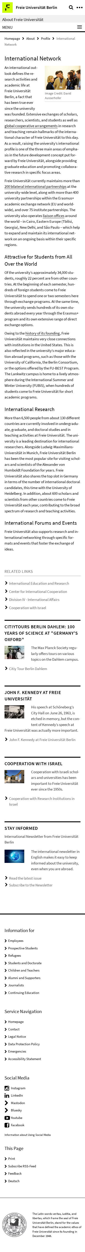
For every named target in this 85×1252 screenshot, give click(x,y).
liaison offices (53, 215)
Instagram (18, 1088)
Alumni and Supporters (24, 978)
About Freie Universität (22, 19)
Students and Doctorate (24, 963)
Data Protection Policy (24, 1044)
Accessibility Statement (24, 1059)
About (30, 38)
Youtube (16, 1118)
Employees (15, 940)
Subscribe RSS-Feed (22, 1166)
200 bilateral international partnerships (35, 186)
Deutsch (13, 1181)
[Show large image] (14, 652)
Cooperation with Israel (27, 607)
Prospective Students (23, 948)
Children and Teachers (23, 970)
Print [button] (11, 1158)
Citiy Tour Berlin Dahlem (28, 668)
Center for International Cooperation (38, 591)
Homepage (12, 38)
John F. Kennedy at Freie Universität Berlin (42, 739)
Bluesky (16, 1110)
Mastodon (18, 1103)
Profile (45, 38)
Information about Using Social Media (28, 1135)
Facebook (17, 1125)
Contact (13, 1029)
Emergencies (17, 1051)
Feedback (15, 1173)
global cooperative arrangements (31, 125)
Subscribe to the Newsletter (31, 885)
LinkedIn (17, 1095)
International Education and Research (39, 583)
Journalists (16, 985)
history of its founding (42, 333)
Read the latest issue (25, 878)
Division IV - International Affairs (34, 599)
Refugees (14, 955)
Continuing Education (23, 992)
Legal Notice (17, 1036)
